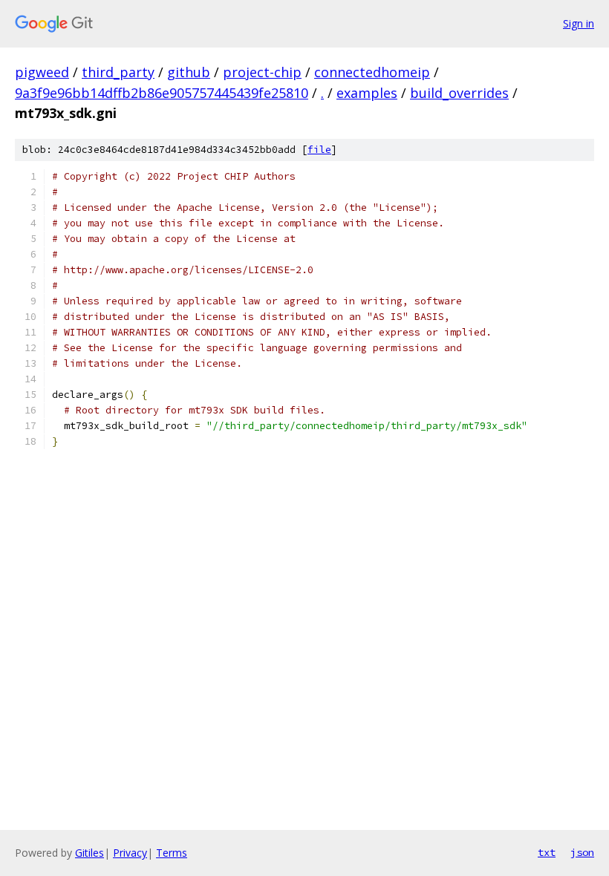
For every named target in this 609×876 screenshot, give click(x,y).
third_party (118, 72)
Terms (171, 853)
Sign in (578, 23)
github (188, 72)
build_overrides (459, 93)
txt (547, 852)
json (582, 852)
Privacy (130, 853)
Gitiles (89, 853)
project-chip (262, 72)
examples (366, 93)
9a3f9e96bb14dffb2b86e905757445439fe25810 (161, 93)
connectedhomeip (372, 72)
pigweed (42, 72)
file (319, 149)
